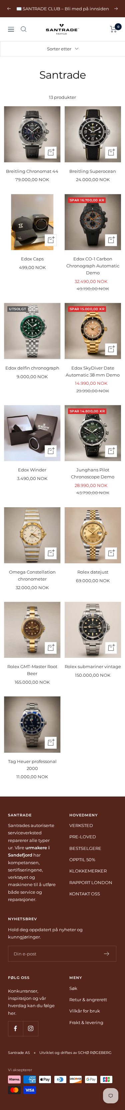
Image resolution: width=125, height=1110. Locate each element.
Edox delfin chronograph (32, 368)
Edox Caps (32, 258)
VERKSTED (81, 825)
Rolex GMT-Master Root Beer (32, 670)
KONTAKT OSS (84, 893)
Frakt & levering (86, 1022)
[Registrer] (107, 953)
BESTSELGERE (85, 848)
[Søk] (24, 29)
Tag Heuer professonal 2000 (32, 765)
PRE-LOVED (82, 836)
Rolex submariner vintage (93, 666)
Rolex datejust (92, 572)
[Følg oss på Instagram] (30, 1028)
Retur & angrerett (88, 999)
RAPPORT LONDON (90, 882)
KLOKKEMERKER (88, 870)
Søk (73, 988)
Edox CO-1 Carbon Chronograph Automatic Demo (92, 265)
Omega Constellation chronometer (32, 575)
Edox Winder (32, 469)
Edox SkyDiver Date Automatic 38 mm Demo (93, 371)
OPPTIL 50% (82, 859)
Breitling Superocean (92, 171)
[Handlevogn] (113, 29)
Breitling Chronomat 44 (32, 171)
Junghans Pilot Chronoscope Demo (92, 473)
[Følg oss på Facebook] (15, 1028)
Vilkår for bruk (84, 1010)
